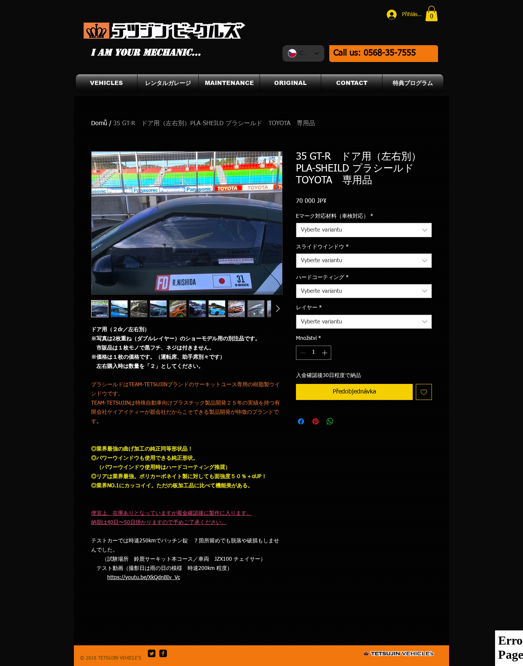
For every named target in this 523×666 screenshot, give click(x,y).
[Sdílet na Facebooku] (301, 421)
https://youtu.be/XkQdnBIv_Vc (143, 577)
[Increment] (325, 352)
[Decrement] (302, 352)
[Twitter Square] (151, 653)
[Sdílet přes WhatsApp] (330, 421)
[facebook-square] (163, 653)
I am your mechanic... (146, 52)
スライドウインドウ (322, 247)
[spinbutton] (313, 352)
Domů (99, 124)
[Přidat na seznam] (424, 392)
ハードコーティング (322, 277)
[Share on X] (344, 421)
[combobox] (364, 230)
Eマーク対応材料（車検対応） (334, 216)
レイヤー (309, 307)
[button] (431, 13)
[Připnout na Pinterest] (315, 421)
